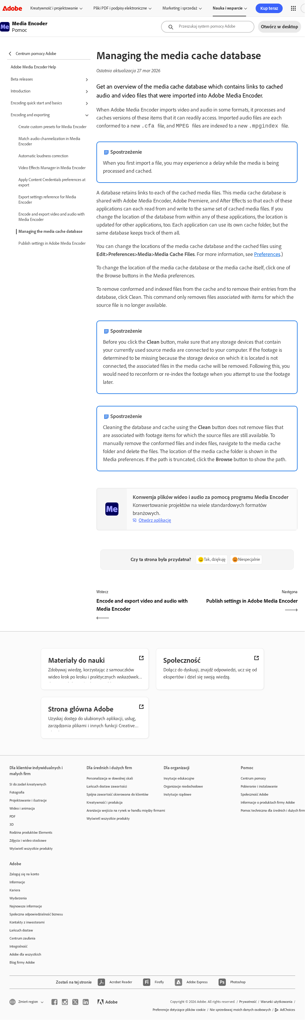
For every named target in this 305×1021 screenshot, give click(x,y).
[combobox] (207, 27)
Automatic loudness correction (43, 155)
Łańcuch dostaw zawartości (107, 786)
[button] (293, 8)
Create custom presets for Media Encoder (52, 126)
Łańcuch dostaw (21, 930)
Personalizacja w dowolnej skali (110, 778)
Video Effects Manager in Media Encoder (51, 167)
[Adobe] (12, 8)
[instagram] (65, 1002)
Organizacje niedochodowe (183, 786)
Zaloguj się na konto (24, 874)
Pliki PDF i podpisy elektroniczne (120, 8)
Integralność (18, 946)
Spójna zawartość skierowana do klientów (116, 794)
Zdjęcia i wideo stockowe (28, 840)
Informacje (17, 882)
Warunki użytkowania (277, 1002)
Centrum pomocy (253, 778)
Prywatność (247, 1002)
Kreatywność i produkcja (105, 802)
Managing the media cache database (50, 231)
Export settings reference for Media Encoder (47, 199)
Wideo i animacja (22, 808)
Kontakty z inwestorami (27, 922)
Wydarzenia (18, 898)
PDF (12, 816)
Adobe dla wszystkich (25, 954)
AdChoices (287, 1010)
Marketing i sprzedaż (179, 8)
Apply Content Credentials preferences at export (51, 182)
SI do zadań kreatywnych (28, 784)
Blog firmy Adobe (22, 962)
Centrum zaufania (22, 938)
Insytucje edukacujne (179, 778)
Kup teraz (269, 8)
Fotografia (17, 792)
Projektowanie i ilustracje (28, 800)
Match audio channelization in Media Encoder (49, 141)
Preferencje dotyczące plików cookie (179, 1010)
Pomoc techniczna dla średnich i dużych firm (270, 810)
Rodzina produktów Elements (31, 832)
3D (12, 824)
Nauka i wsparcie (228, 8)
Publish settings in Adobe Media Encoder (51, 243)
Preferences (267, 254)
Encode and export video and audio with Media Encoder (51, 217)
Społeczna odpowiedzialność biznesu (36, 914)
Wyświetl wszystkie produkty (31, 848)
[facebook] (54, 1002)
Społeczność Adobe (254, 794)
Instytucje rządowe (177, 794)
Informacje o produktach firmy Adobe (268, 802)
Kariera (15, 890)
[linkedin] (86, 1002)
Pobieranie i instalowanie (259, 786)
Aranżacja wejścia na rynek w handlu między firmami (116, 810)
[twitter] (75, 1002)
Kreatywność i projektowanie (54, 8)
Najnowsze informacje (26, 906)
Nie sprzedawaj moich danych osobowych (240, 1010)
